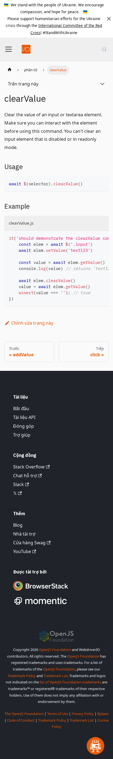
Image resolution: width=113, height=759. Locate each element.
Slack (18, 484)
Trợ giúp (21, 435)
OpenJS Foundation (55, 649)
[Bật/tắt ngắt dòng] (92, 237)
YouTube (22, 551)
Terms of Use (57, 713)
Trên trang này (23, 84)
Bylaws (103, 713)
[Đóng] (109, 18)
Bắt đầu (21, 408)
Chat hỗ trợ (25, 476)
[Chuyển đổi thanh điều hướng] (8, 49)
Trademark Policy (22, 675)
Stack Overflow (29, 467)
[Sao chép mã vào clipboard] (101, 182)
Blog (17, 525)
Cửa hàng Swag (29, 543)
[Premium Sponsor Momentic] (40, 605)
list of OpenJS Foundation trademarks (70, 682)
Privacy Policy (83, 713)
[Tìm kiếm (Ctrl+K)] (104, 49)
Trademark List (56, 675)
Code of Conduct (21, 720)
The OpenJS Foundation (24, 713)
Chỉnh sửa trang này (32, 323)
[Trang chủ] (9, 70)
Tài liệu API (24, 417)
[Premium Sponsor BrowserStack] (40, 591)
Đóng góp (23, 426)
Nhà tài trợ (24, 534)
